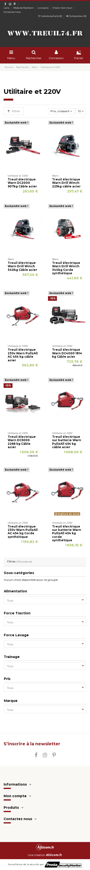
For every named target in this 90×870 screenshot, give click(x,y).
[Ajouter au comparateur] (23, 169)
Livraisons (43, 8)
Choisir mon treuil (63, 8)
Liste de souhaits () (51, 16)
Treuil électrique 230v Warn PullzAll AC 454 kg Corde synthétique (23, 532)
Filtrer (15, 111)
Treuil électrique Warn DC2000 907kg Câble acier (22, 183)
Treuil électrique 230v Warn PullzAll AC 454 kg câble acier (23, 355)
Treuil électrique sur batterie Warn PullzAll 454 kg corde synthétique (66, 533)
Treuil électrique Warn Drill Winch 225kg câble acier (66, 183)
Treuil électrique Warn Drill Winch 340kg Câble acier (22, 266)
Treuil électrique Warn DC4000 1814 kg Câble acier (67, 353)
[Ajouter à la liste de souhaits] (17, 169)
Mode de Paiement (23, 8)
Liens (7, 8)
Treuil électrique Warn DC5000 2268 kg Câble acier (22, 442)
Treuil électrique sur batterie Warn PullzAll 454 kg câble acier (66, 442)
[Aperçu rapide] (28, 169)
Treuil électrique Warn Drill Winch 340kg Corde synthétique (66, 268)
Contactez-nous (12, 12)
